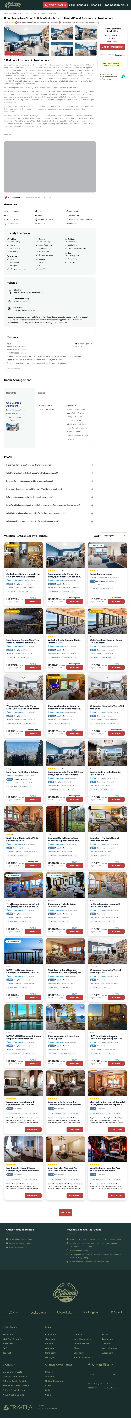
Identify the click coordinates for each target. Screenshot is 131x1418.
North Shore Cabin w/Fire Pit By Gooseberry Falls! (22, 839)
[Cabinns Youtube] (100, 1365)
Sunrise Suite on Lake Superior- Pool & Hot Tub (106, 773)
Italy (47, 1390)
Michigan (50, 1357)
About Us (8, 1343)
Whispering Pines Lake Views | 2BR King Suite (105, 971)
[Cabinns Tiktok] (96, 1365)
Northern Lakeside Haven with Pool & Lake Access (105, 905)
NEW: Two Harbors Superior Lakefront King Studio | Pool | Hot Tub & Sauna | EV (106, 1037)
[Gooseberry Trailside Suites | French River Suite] (107, 819)
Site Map (110, 1384)
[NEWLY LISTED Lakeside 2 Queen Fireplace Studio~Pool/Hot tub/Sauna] (23, 1017)
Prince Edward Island (14, 1390)
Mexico (49, 1372)
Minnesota (34, 13)
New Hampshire (82, 1339)
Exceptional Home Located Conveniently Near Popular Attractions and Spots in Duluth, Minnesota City (22, 1103)
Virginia (106, 1343)
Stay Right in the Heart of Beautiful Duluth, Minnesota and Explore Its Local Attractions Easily (107, 1103)
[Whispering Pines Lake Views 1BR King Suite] (107, 687)
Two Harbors (54, 13)
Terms (103, 1384)
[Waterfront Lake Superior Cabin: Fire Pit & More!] (65, 621)
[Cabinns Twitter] (108, 1365)
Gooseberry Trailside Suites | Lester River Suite (62, 905)
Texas (105, 1334)
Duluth (43, 13)
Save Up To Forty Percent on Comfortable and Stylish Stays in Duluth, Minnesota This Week (64, 1103)
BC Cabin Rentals (12, 1372)
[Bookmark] (8, 28)
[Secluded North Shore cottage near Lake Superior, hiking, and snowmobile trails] (65, 819)
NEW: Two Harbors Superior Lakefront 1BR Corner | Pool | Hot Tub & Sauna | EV (64, 971)
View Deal (33, 601)
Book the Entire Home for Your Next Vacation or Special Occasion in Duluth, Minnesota (105, 1169)
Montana (78, 1334)
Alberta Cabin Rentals (15, 1381)
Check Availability (112, 46)
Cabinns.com (98, 1388)
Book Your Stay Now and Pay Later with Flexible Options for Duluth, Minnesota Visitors (63, 1169)
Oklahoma (79, 1352)
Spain (48, 1394)
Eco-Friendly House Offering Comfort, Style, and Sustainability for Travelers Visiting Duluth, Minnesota (23, 1169)
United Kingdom (54, 1381)
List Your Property (13, 1339)
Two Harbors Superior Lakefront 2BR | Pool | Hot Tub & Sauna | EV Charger (23, 905)
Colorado (50, 1339)
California (50, 1334)
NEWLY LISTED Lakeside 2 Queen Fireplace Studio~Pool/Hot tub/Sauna (23, 1037)
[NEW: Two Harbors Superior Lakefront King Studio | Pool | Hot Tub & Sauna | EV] (107, 1017)
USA (26, 13)
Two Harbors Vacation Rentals (21, 1239)
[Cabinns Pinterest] (93, 1365)
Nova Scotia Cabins (13, 1394)
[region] (50, 418)
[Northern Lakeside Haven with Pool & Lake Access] (107, 885)
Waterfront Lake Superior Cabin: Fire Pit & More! (64, 641)
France (49, 1385)
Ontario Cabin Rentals (15, 1376)
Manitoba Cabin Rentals (16, 1385)
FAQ (5, 1348)
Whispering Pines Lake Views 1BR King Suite (107, 707)
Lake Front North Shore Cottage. (22, 772)
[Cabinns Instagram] (112, 1365)
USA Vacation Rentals (18, 1247)
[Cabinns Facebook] (89, 1365)
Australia (50, 1376)
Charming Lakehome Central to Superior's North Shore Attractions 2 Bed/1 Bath (65, 707)
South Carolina (82, 1357)
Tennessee (107, 1339)
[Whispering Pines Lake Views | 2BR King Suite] (107, 951)
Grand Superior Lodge (101, 574)
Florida (49, 1343)
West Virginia (109, 1348)
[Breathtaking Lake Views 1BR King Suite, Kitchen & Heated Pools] (65, 753)
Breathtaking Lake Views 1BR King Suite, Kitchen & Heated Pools (65, 773)
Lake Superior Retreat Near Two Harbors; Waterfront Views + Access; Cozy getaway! (22, 641)
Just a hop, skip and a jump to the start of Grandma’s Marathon (23, 575)
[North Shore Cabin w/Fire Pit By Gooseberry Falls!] (23, 819)
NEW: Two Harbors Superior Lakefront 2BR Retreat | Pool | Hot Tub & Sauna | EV (23, 971)
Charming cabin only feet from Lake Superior (63, 1037)
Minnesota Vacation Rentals (20, 1243)
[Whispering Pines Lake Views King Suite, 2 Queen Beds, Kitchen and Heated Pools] (23, 687)
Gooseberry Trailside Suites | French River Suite (104, 839)
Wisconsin (107, 1352)
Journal (7, 1352)
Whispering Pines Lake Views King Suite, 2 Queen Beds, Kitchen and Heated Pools (23, 707)
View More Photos (14, 53)
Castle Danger (102, 577)
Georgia (49, 1348)
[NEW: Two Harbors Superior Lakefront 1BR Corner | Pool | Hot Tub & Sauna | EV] (65, 951)
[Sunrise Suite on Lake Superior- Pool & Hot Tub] (107, 753)
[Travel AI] (18, 1407)
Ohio (76, 1348)
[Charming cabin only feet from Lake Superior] (65, 1017)
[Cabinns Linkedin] (104, 1365)
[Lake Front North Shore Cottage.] (23, 753)
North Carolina (82, 1343)
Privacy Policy (93, 1384)
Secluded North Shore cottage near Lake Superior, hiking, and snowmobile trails (63, 839)
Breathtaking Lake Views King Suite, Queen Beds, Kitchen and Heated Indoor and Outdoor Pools (65, 575)
